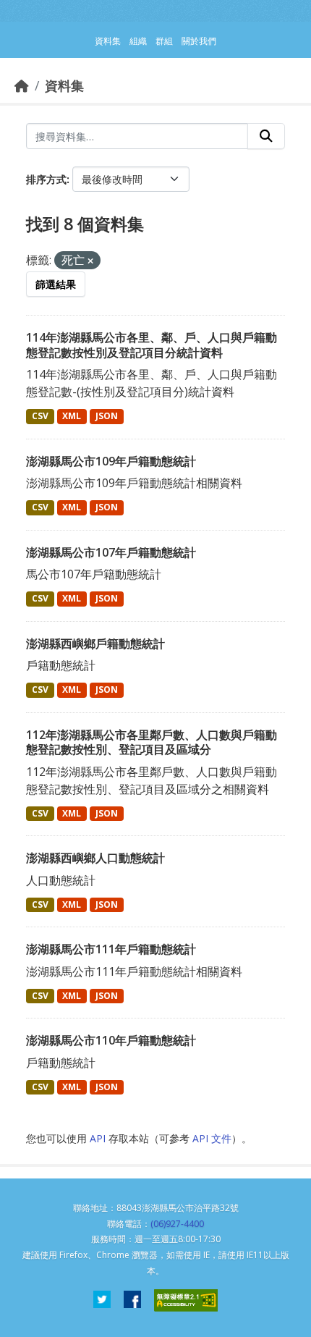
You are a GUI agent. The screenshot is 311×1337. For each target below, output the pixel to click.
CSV (40, 416)
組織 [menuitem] (138, 41)
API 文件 (211, 1138)
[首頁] (21, 85)
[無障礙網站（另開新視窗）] (185, 1300)
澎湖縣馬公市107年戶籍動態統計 (111, 552)
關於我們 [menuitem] (199, 41)
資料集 (64, 85)
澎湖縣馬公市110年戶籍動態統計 (111, 1040)
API (98, 1138)
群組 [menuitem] (164, 41)
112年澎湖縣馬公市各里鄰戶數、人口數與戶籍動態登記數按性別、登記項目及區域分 (151, 742)
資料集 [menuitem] (108, 41)
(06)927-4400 (177, 1224)
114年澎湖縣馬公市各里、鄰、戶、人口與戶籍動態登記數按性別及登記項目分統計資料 (151, 344)
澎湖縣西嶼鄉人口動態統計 (95, 858)
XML (71, 416)
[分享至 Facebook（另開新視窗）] (132, 1300)
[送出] (266, 136)
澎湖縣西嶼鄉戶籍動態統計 (95, 643)
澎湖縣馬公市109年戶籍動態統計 (111, 461)
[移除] (90, 261)
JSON (106, 416)
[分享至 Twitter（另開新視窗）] (102, 1300)
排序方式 (46, 179)
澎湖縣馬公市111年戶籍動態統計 (111, 949)
